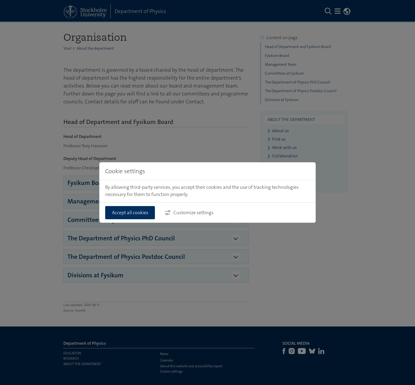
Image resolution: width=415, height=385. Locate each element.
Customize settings (193, 212)
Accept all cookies (130, 212)
